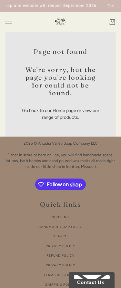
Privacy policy (60, 265)
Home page (64, 110)
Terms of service (61, 275)
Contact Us (89, 282)
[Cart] (112, 22)
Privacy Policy (60, 246)
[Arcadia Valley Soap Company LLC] (60, 22)
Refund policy (60, 255)
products (69, 117)
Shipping (60, 217)
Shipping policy (60, 284)
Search (60, 236)
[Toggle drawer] (8, 22)
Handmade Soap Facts (60, 227)
